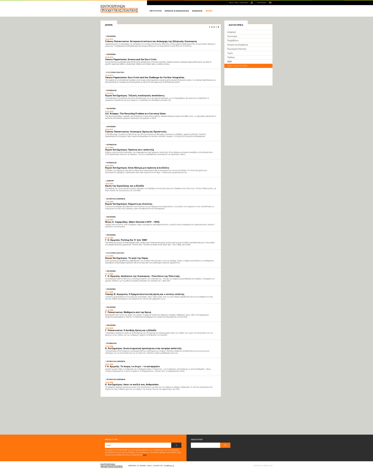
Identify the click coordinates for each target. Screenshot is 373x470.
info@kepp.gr (169, 466)
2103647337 (158, 466)
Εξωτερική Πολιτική (236, 49)
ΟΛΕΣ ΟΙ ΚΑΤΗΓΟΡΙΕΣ (237, 66)
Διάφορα (231, 32)
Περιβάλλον (233, 40)
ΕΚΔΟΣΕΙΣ (197, 11)
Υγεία (230, 53)
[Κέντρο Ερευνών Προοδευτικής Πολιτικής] (124, 8)
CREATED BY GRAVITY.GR (262, 466)
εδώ (145, 455)
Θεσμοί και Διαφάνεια (237, 45)
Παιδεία (231, 57)
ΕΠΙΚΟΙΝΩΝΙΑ (261, 3)
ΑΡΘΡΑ (208, 11)
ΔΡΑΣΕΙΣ (176, 11)
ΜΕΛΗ (238, 3)
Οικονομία (232, 36)
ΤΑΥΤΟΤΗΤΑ (155, 11)
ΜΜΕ (229, 61)
